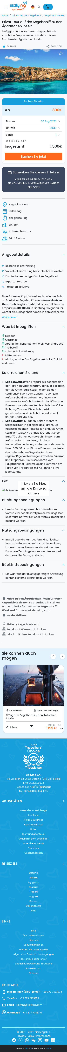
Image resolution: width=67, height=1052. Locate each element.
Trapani (33, 891)
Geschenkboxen (33, 852)
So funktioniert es (33, 944)
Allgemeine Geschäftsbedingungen (33, 954)
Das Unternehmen (33, 935)
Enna (33, 910)
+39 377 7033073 (52, 991)
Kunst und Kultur (33, 824)
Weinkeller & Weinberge (33, 810)
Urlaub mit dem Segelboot (50, 710)
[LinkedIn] (53, 1040)
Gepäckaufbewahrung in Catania (34, 963)
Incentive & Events (33, 843)
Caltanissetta (33, 906)
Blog (33, 930)
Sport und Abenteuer (33, 834)
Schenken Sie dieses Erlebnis (33, 179)
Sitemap (33, 973)
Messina (33, 901)
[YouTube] (46, 1040)
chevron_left (53, 656)
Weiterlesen (9, 317)
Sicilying (29, 1048)
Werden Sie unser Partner (33, 949)
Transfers (33, 848)
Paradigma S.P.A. (39, 1048)
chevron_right (62, 656)
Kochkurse (33, 815)
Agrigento (33, 882)
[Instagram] (40, 1040)
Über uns (34, 940)
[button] (33, 7)
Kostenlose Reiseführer (34, 959)
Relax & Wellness (33, 819)
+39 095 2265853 (29, 998)
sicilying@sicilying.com (29, 1004)
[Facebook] (14, 1040)
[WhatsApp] (27, 1040)
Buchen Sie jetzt (33, 156)
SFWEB (49, 1048)
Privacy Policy (25, 1036)
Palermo (33, 877)
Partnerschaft (33, 968)
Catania (33, 872)
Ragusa (33, 896)
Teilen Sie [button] (54, 46)
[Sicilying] (20, 7)
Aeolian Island (16, 710)
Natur (33, 829)
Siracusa (33, 887)
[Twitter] (20, 1040)
